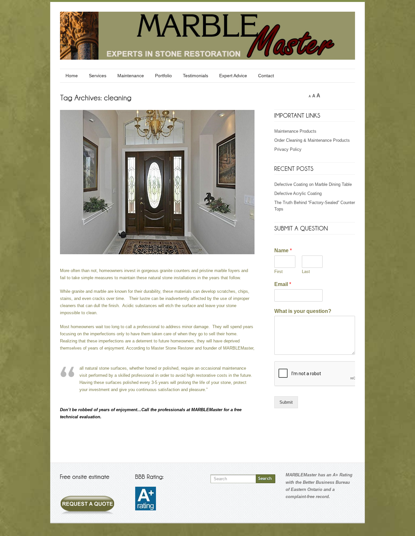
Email (282, 284)
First (278, 271)
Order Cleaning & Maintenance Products (312, 140)
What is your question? (302, 311)
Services (97, 75)
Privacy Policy (288, 149)
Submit (286, 402)
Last (306, 271)
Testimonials (195, 75)
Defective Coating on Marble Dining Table (313, 184)
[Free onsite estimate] (87, 500)
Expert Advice (233, 75)
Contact (266, 75)
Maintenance (130, 75)
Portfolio (163, 75)
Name (283, 250)
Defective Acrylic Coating (298, 193)
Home (71, 75)
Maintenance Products (295, 131)
